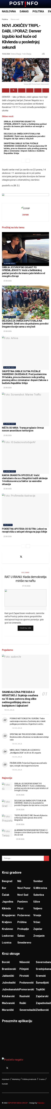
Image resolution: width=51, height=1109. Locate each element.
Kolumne (25, 572)
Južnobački (9, 982)
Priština (22, 922)
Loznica (6, 942)
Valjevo (37, 908)
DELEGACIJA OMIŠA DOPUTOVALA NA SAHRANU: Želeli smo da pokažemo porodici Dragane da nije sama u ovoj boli (24, 136)
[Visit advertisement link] (25, 196)
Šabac (21, 935)
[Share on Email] (38, 90)
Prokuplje (23, 928)
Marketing (16, 1079)
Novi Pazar (24, 888)
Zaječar (37, 928)
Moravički (8, 1009)
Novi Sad (22, 894)
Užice (36, 901)
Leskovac (8, 935)
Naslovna (9, 11)
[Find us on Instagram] (26, 557)
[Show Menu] (48, 4)
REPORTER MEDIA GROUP (18, 1103)
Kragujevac (8, 915)
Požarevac (23, 915)
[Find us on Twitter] (21, 557)
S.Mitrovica (40, 888)
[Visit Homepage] (24, 4)
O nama (42, 1079)
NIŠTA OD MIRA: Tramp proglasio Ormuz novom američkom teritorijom (23, 429)
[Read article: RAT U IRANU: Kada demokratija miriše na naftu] (25, 599)
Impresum (6, 1079)
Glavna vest (15, 19)
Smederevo (24, 942)
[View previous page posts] (23, 161)
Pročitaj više (26, 628)
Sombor (38, 881)
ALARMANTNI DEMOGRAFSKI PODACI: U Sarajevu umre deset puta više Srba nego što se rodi (31, 832)
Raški (22, 1003)
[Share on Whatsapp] (30, 90)
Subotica (38, 894)
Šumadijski (42, 982)
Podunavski (26, 982)
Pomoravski (26, 989)
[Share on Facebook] (5, 90)
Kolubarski (8, 996)
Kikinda (6, 908)
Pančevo (22, 901)
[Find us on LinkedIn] (20, 1068)
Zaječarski (42, 996)
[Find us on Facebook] (16, 557)
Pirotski (24, 975)
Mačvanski (8, 1003)
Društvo (8, 525)
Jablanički (8, 975)
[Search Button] (46, 858)
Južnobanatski (10, 989)
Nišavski (24, 962)
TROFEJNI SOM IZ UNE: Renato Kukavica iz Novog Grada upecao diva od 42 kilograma (30, 817)
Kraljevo (7, 922)
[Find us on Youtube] (30, 557)
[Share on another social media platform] (45, 90)
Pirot (20, 908)
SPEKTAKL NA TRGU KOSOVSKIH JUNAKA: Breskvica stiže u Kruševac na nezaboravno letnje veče (29, 737)
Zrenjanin (39, 935)
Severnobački (27, 1009)
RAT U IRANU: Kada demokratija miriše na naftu (25, 579)
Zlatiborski (42, 1009)
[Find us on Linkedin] (35, 557)
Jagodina (7, 901)
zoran (25, 214)
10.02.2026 (6, 54)
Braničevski (9, 969)
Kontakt (5, 1084)
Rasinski (24, 996)
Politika (38, 11)
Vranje (37, 915)
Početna (5, 19)
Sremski (41, 975)
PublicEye (40, 1103)
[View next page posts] (28, 161)
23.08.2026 (7, 281)
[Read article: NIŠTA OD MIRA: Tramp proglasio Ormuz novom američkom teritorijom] (25, 409)
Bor (4, 888)
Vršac (36, 922)
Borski (6, 962)
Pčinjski (24, 969)
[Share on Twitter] (14, 90)
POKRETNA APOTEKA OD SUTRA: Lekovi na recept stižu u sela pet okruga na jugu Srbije (24, 530)
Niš (19, 881)
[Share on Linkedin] (22, 90)
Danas (24, 11)
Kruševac (7, 928)
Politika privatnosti (29, 1079)
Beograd (7, 881)
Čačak (5, 894)
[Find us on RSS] (24, 1068)
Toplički (40, 989)
